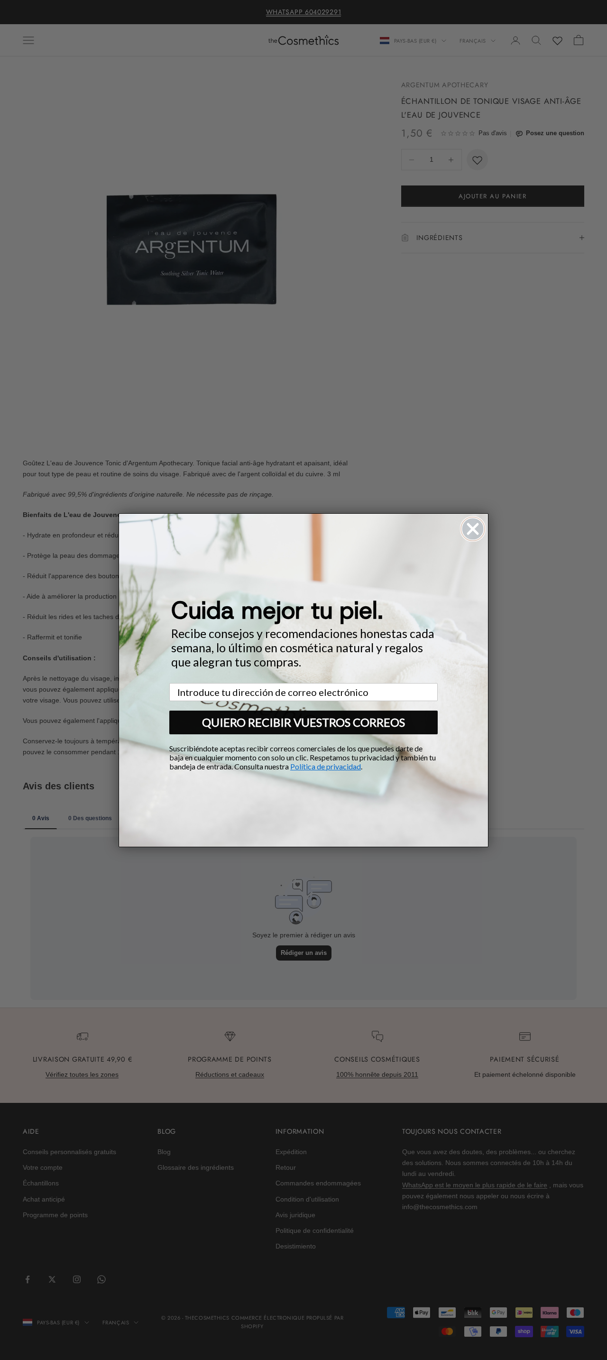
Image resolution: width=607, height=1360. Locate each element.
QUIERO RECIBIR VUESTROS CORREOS (303, 722)
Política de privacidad (325, 766)
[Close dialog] (473, 529)
